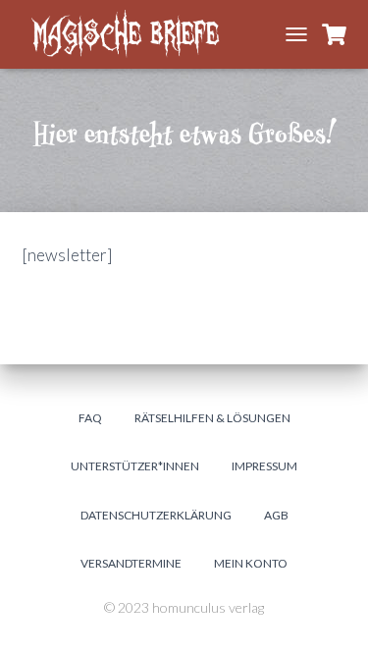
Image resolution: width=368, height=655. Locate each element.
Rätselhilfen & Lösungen (212, 417)
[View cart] (334, 34)
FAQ (90, 417)
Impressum (264, 466)
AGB (276, 515)
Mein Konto (251, 563)
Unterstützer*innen (135, 466)
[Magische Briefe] (140, 34)
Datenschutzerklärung (156, 515)
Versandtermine (131, 563)
